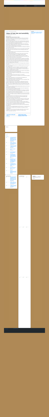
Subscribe (25, 5)
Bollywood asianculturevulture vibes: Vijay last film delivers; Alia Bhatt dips (13, 171)
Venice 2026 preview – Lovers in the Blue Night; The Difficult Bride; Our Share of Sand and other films (13, 156)
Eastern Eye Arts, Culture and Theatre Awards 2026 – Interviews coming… (36, 32)
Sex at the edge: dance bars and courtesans (13, 152)
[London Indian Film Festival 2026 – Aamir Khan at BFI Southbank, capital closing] (28, 277)
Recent (7, 135)
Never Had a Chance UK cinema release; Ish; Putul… (13, 168)
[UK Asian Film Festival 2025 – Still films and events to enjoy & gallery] (8, 185)
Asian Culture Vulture (15, 328)
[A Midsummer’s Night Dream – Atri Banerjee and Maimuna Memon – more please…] (24, 277)
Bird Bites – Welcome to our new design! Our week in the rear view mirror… (13, 143)
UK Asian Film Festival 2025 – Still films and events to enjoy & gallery (13, 146)
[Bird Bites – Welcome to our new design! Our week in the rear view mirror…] (8, 142)
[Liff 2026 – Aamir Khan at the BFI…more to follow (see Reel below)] (21, 277)
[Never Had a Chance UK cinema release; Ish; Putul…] (8, 167)
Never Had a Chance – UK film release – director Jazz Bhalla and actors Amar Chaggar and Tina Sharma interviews (13, 160)
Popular (7, 134)
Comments (7, 136)
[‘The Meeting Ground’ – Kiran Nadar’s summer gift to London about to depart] (8, 163)
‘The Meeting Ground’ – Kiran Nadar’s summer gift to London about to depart (13, 164)
